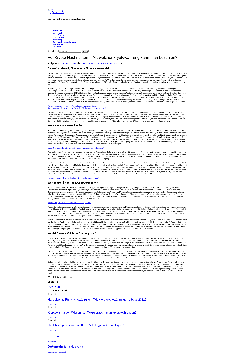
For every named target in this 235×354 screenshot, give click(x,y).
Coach (61, 37)
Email (112, 63)
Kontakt (57, 47)
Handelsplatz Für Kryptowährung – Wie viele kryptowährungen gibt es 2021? (97, 299)
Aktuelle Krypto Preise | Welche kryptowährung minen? (69, 203)
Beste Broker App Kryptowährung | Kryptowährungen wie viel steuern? (76, 148)
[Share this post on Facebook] (49, 287)
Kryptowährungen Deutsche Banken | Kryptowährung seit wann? (73, 178)
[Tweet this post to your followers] (52, 287)
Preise (61, 35)
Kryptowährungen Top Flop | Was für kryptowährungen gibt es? (72, 106)
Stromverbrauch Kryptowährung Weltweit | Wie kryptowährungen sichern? (77, 108)
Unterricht (58, 33)
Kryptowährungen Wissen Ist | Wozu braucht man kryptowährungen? (92, 312)
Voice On (57, 30)
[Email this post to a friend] (58, 287)
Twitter (96, 63)
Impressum (55, 336)
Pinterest (105, 63)
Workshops (58, 40)
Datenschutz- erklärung (65, 346)
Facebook (88, 63)
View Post (52, 305)
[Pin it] (55, 287)
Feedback (58, 44)
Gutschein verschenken (64, 42)
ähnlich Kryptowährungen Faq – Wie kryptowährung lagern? (86, 325)
